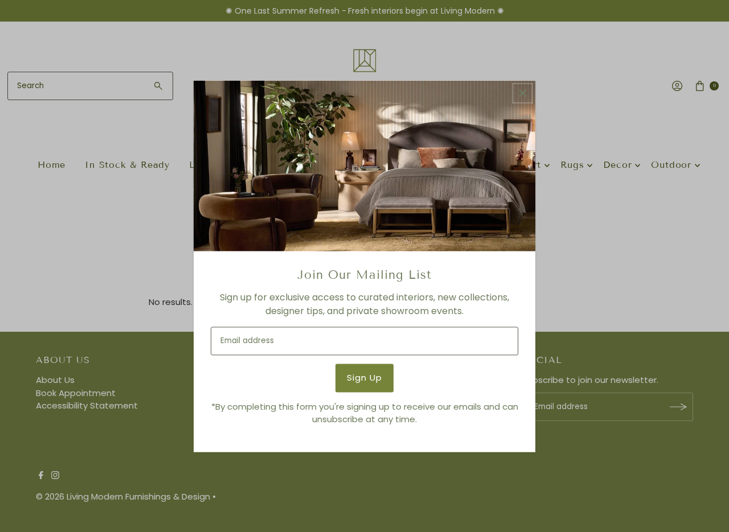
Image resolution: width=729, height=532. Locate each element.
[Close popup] (523, 93)
